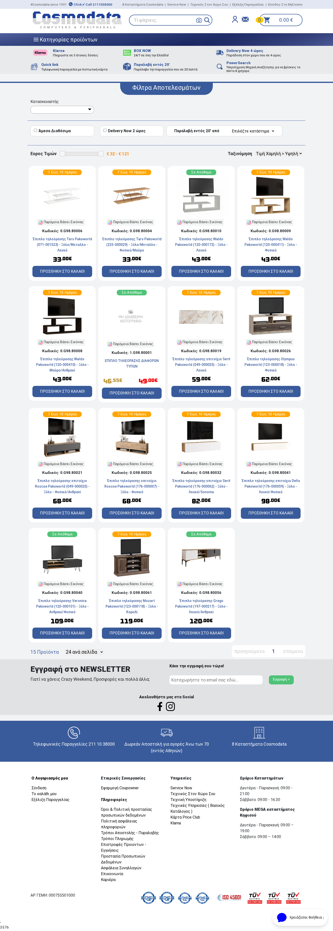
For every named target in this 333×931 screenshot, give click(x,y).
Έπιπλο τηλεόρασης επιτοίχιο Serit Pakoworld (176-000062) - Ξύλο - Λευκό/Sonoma (201, 486)
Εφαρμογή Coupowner (120, 788)
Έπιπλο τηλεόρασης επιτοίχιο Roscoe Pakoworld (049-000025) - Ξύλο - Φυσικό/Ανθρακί (62, 486)
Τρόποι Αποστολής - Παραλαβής (130, 833)
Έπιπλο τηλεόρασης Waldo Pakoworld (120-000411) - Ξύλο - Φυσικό (271, 244)
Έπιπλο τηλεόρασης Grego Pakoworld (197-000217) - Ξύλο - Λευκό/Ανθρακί (201, 606)
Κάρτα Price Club (185, 817)
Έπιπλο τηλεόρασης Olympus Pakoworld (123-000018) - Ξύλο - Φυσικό (271, 364)
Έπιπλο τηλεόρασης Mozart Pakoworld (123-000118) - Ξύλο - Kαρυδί (132, 606)
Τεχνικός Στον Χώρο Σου (209, 4)
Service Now (176, 4)
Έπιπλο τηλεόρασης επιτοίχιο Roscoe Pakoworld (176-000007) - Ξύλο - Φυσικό (131, 486)
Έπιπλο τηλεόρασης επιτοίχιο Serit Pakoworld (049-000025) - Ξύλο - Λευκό (201, 364)
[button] (207, 20)
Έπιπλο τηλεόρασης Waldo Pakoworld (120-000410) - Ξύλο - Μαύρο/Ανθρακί (62, 364)
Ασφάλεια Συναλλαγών (121, 868)
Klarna (175, 823)
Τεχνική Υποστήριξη (188, 799)
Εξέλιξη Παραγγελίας (248, 4)
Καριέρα (108, 879)
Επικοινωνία (112, 873)
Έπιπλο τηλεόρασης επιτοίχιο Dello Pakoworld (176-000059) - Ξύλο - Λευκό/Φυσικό (271, 486)
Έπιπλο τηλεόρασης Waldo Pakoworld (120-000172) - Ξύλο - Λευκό (201, 244)
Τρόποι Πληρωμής (117, 838)
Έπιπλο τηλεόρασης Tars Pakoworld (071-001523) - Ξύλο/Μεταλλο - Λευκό (62, 244)
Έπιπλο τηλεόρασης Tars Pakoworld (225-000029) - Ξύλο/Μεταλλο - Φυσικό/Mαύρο (132, 244)
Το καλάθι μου (44, 793)
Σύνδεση (38, 788)
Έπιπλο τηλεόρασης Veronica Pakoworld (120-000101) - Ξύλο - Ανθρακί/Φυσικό (62, 606)
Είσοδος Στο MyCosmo (285, 4)
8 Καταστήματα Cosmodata (142, 4)
